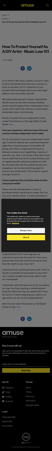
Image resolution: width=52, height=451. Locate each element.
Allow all (26, 237)
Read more (15, 223)
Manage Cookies (26, 230)
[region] (26, 225)
